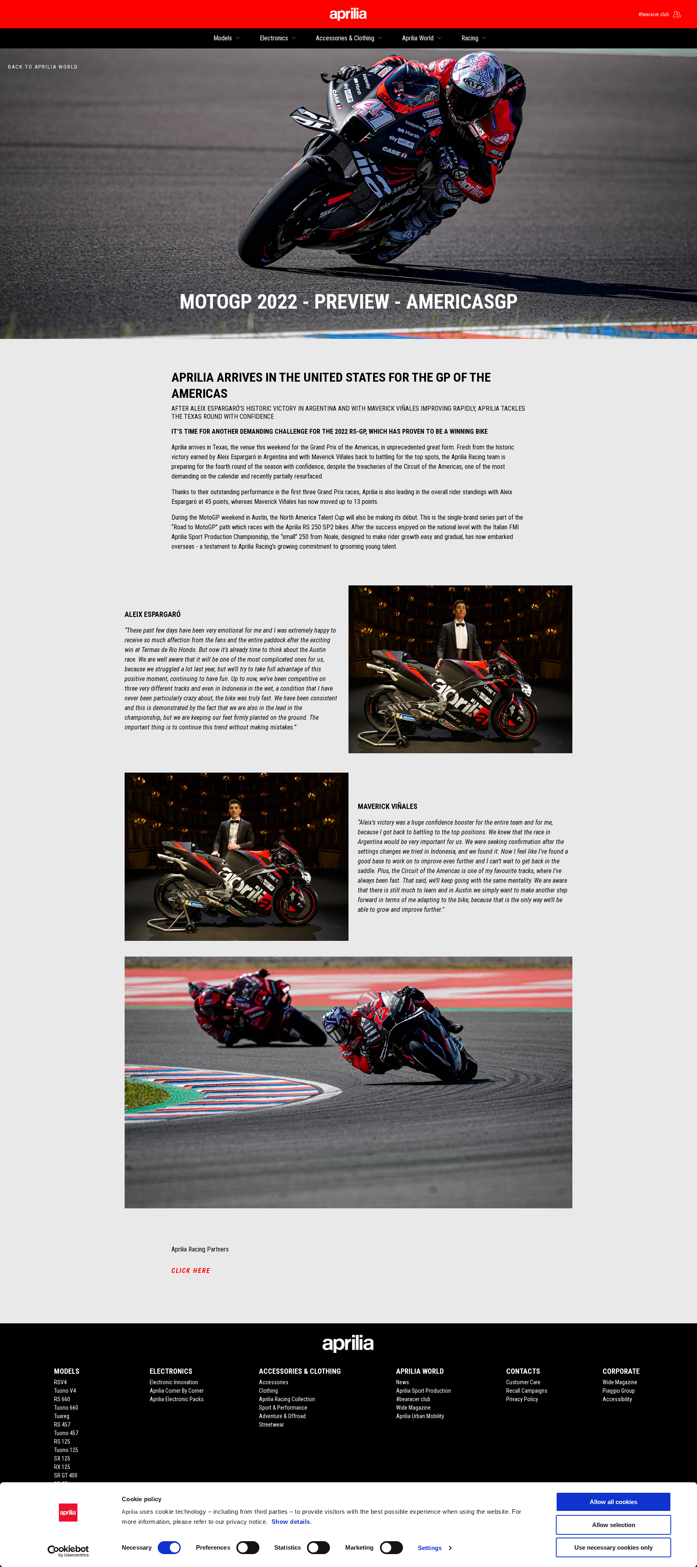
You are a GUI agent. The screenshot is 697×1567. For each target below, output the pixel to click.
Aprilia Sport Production (423, 1390)
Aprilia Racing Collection (287, 1399)
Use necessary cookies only (613, 1547)
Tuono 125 (66, 1450)
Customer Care (523, 1382)
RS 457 (62, 1424)
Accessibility (617, 1399)
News (402, 1382)
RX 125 (62, 1467)
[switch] (247, 1547)
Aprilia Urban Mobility (420, 1416)
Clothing (268, 1390)
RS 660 (62, 1399)
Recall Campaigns (526, 1390)
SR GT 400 (65, 1475)
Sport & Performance (283, 1407)
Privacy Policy (522, 1399)
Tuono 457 (66, 1433)
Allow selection (613, 1524)
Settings (430, 1547)
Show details (290, 1521)
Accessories (273, 1382)
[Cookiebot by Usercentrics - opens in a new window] (68, 1551)
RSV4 (60, 1382)
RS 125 (62, 1441)
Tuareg (61, 1416)
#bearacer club (413, 1399)
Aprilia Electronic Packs (177, 1399)
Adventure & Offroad (282, 1416)
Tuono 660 (66, 1407)
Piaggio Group (619, 1390)
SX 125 (62, 1458)
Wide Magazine (413, 1407)
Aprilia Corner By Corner (177, 1390)
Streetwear (271, 1424)
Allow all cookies (613, 1501)
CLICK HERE (191, 1270)
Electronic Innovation (174, 1382)
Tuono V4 (65, 1390)
